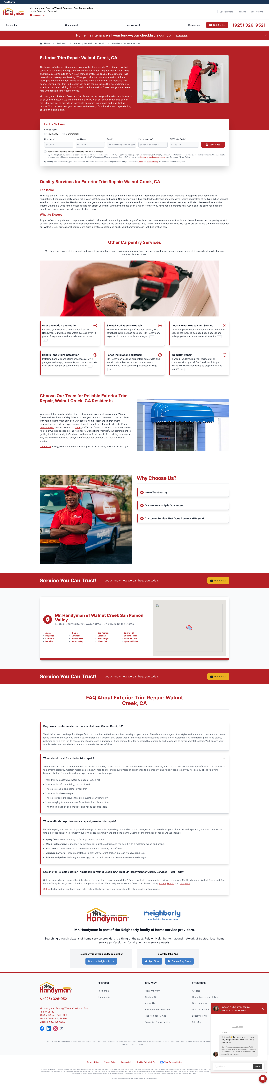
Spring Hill (129, 633)
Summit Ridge (130, 635)
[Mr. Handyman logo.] (108, 915)
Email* (110, 139)
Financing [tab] (242, 11)
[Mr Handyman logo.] (14, 12)
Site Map (196, 1022)
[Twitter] (62, 1028)
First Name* (49, 139)
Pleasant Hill (77, 638)
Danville (49, 641)
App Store (154, 961)
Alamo (48, 633)
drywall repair (47, 427)
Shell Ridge (103, 638)
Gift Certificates (200, 1009)
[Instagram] (55, 1028)
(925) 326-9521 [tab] (249, 25)
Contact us (45, 446)
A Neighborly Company (157, 1009)
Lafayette (76, 635)
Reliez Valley (78, 641)
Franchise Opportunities (157, 1022)
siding (78, 427)
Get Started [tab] (219, 25)
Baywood (49, 635)
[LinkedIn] (49, 1028)
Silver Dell (102, 641)
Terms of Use (93, 1062)
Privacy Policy (152, 161)
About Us (150, 1003)
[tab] (71, 25)
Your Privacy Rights (173, 1062)
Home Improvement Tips (205, 997)
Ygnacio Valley (131, 641)
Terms (140, 161)
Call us (46, 889)
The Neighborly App (155, 1015)
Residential (53, 133)
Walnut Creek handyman (108, 87)
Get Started (215, 144)
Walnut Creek (130, 638)
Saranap (102, 635)
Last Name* (81, 139)
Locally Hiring (199, 1015)
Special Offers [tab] (226, 11)
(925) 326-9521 (56, 999)
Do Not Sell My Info (146, 1062)
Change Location (40, 15)
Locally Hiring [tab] (257, 11)
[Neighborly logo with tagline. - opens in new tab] (162, 915)
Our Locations (199, 1003)
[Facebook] (42, 1028)
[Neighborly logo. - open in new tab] (9, 2)
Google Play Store (181, 961)
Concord (49, 638)
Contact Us (151, 997)
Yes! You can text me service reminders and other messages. (76, 151)
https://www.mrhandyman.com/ (152, 157)
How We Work (152, 990)
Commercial (72, 133)
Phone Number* (145, 139)
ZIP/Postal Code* (178, 139)
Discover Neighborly (99, 961)
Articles (196, 990)
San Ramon (103, 633)
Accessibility (127, 1062)
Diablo (75, 633)
